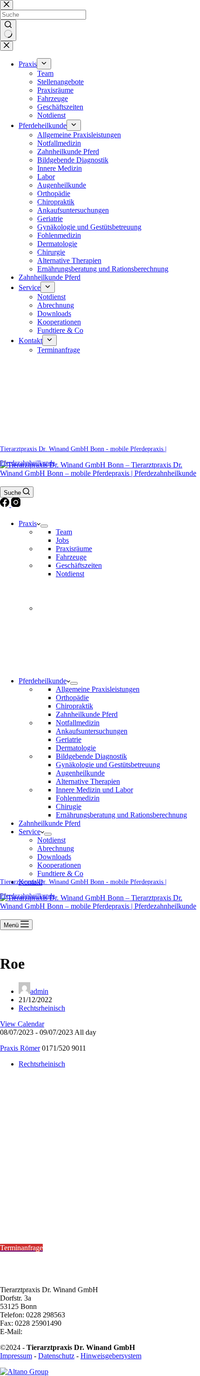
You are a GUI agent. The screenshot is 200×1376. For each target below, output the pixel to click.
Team (64, 532)
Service (29, 832)
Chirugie (68, 806)
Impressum (16, 1356)
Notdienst (70, 574)
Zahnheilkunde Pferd (87, 714)
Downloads (54, 857)
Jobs (62, 540)
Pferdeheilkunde (43, 681)
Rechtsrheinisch (42, 1008)
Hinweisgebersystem (110, 1356)
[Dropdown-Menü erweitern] (44, 526)
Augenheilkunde (80, 773)
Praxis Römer (20, 1048)
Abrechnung (55, 848)
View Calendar (22, 1024)
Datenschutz (56, 1356)
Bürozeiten (17, 1256)
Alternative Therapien (88, 781)
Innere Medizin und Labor (94, 790)
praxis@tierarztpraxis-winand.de (72, 1332)
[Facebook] (5, 504)
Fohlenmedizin (78, 798)
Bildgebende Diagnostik (91, 756)
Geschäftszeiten (79, 565)
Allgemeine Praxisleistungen (98, 689)
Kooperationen (59, 865)
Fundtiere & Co (60, 873)
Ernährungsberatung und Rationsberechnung (121, 815)
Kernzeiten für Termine (37, 1223)
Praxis (28, 523)
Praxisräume (74, 549)
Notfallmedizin (78, 723)
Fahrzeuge (71, 557)
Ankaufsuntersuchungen (91, 731)
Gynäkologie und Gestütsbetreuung (108, 765)
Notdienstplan (21, 1198)
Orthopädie (72, 697)
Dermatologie (76, 748)
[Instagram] (15, 504)
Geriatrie (68, 739)
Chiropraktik (74, 706)
